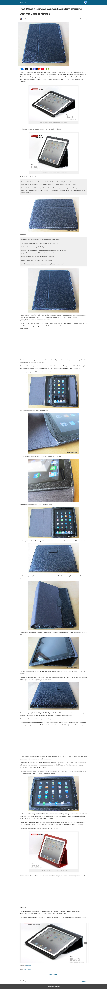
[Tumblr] (37, 70)
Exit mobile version (53, 986)
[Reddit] (39, 70)
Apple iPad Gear (27, 969)
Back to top (84, 981)
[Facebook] (23, 70)
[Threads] (31, 70)
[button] (85, 943)
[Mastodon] (34, 70)
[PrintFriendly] (47, 70)
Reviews (28, 965)
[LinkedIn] (21, 70)
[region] (53, 344)
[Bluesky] (29, 70)
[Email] (45, 70)
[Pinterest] (42, 70)
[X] (26, 70)
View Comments (53, 974)
